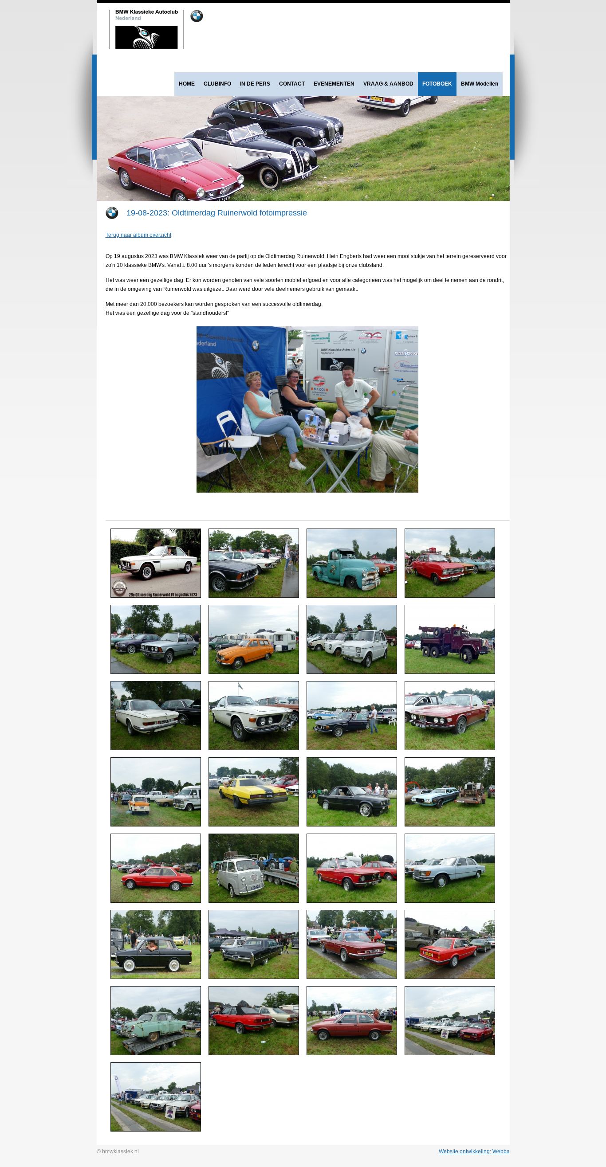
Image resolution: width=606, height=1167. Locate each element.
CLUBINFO (217, 84)
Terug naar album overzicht (138, 235)
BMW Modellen (479, 84)
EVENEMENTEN (334, 84)
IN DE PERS (255, 84)
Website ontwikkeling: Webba (474, 1151)
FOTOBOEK (437, 84)
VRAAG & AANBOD (388, 84)
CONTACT (292, 84)
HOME (187, 84)
